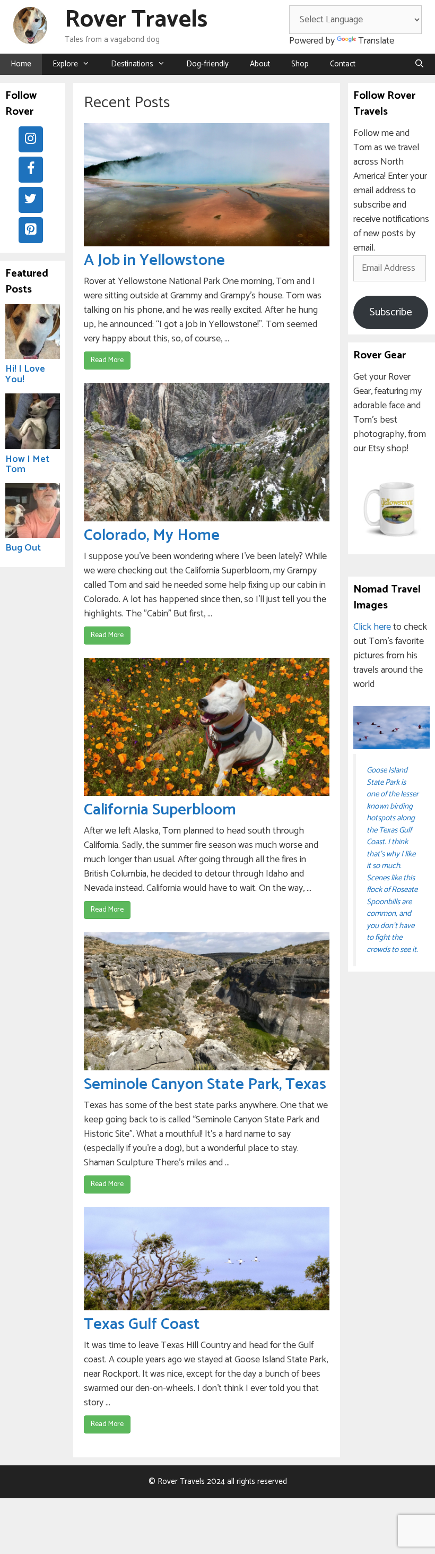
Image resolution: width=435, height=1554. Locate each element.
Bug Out (23, 548)
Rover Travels (136, 19)
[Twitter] (31, 200)
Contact (342, 64)
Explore (65, 64)
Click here (372, 627)
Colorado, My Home (152, 535)
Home (21, 64)
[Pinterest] (31, 230)
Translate (376, 41)
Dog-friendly (207, 64)
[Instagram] (31, 139)
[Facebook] (31, 170)
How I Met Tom (27, 464)
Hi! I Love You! (25, 374)
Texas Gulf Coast (142, 1324)
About (260, 64)
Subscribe (390, 312)
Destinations (132, 64)
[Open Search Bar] (419, 64)
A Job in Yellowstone (154, 260)
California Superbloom (160, 810)
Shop (300, 64)
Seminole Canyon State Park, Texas (205, 1084)
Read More (107, 360)
